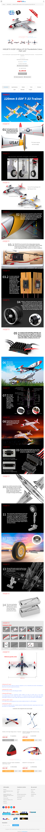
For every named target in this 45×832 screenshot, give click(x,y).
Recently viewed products (21, 794)
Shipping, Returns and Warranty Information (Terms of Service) (8, 795)
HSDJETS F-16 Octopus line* (28, 762)
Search (18, 789)
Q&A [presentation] (15, 89)
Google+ (14, 807)
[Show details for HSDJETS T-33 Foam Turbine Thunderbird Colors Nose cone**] (12, 751)
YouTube (6, 807)
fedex (6, 819)
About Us (5, 801)
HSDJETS (25, 61)
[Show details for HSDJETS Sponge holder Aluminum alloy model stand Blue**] (32, 720)
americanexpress (6, 814)
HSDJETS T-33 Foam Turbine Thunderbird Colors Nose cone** (11, 763)
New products (19, 797)
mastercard (15, 812)
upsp (15, 819)
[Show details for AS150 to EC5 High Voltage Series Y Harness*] (12, 720)
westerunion (24, 814)
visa (24, 812)
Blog (18, 792)
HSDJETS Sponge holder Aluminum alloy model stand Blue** (30, 732)
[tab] (6, 87)
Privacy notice (5, 798)
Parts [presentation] (31, 87)
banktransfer (32, 812)
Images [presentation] (30, 89)
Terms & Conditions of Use (8, 799)
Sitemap (4, 789)
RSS (9, 807)
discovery (15, 814)
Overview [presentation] (6, 87)
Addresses (33, 792)
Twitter (11, 807)
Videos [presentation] (23, 87)
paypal (6, 812)
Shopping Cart (33, 794)
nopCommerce (24, 831)
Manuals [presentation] (22, 89)
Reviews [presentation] (39, 87)
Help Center (19, 799)
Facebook (3, 807)
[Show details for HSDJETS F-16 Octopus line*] (32, 751)
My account (33, 789)
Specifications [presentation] (14, 87)
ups (24, 819)
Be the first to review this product (22, 59)
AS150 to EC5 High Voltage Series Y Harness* (11, 731)
